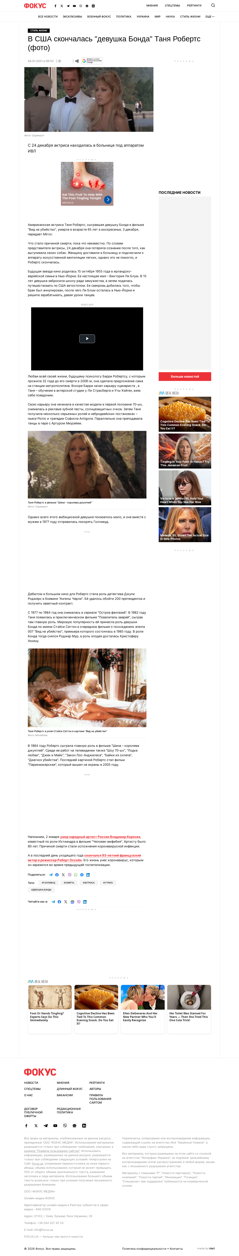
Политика (123, 16)
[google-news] (74, 1125)
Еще (208, 16)
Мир (158, 16)
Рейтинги (194, 5)
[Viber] (81, 6)
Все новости (48, 16)
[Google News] (87, 6)
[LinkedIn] (93, 6)
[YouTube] (74, 6)
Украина (143, 16)
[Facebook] (55, 6)
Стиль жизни (190, 16)
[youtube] (55, 1125)
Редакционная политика (69, 1110)
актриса (89, 882)
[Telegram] (68, 6)
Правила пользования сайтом (100, 1098)
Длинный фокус (70, 1089)
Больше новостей (185, 376)
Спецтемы (172, 5)
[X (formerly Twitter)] (62, 6)
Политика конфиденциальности (144, 1248)
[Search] (213, 5)
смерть (69, 882)
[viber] (65, 1125)
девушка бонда (42, 889)
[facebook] (26, 1125)
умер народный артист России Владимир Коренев (100, 837)
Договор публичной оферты (33, 1112)
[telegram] (46, 1125)
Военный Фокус (99, 16)
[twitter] (36, 1125)
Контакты (176, 1248)
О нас (28, 1095)
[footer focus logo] (40, 1072)
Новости (31, 1082)
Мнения (152, 5)
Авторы (95, 1089)
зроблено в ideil (206, 1248)
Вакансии (65, 1095)
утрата (109, 882)
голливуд (49, 882)
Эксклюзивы (72, 16)
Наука (170, 16)
